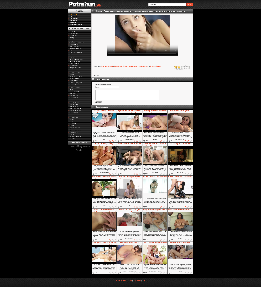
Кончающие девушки (76, 59)
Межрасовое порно (75, 68)
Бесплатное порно (76, 24)
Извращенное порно (76, 52)
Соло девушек (74, 117)
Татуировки (73, 123)
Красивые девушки (75, 61)
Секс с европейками (76, 108)
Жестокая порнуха (75, 48)
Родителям (137, 280)
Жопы (71, 50)
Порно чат (73, 22)
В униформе (73, 35)
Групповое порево (75, 40)
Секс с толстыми (75, 115)
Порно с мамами (75, 87)
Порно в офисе (74, 78)
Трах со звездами (75, 130)
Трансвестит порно (75, 128)
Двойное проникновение (77, 42)
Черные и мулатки (75, 136)
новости (84, 142)
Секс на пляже (74, 102)
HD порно (72, 31)
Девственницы (74, 44)
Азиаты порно (74, 33)
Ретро (71, 89)
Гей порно (73, 37)
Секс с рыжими (74, 113)
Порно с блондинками (76, 83)
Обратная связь (121, 280)
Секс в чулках (74, 95)
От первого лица (75, 72)
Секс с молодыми (75, 110)
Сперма (72, 119)
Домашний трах (74, 46)
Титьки (72, 125)
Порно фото (73, 16)
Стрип (71, 121)
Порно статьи (74, 18)
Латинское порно (75, 63)
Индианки (72, 55)
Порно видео (74, 14)
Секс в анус (73, 93)
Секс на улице (74, 104)
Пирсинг (72, 74)
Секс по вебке (74, 106)
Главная (99, 11)
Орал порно (73, 70)
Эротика (72, 138)
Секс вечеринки (74, 100)
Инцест (72, 57)
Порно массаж (74, 80)
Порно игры (73, 20)
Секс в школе (74, 98)
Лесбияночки (73, 65)
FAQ (144, 280)
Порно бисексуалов (76, 76)
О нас (130, 280)
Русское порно (74, 91)
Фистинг (72, 134)
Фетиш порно (74, 132)
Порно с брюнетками (76, 85)
